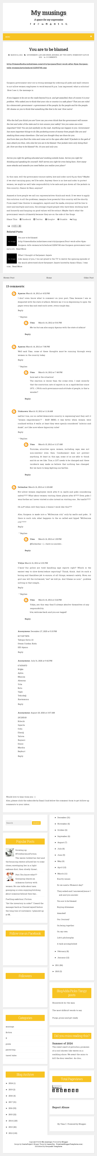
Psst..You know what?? (26, 874)
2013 (11, 1127)
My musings (48, 12)
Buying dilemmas (65, 907)
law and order (44, 55)
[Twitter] (34, 24)
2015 (11, 1114)
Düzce (20, 744)
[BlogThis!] (15, 226)
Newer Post (9, 277)
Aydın (20, 673)
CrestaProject (27, 1144)
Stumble (63, 219)
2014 (11, 1120)
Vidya (21, 563)
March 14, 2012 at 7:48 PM (50, 372)
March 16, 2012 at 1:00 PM (50, 539)
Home (49, 277)
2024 (11, 1083)
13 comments (51, 57)
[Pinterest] (54, 24)
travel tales (11, 1055)
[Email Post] (8, 226)
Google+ (51, 219)
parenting (10, 1049)
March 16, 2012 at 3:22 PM (50, 600)
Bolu (20, 688)
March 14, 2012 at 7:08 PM (38, 346)
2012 (11, 1133)
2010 (57, 971)
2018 (11, 1095)
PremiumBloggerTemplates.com (69, 1144)
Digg (74, 219)
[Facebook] (30, 24)
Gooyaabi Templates (53, 1146)
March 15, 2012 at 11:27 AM (50, 444)
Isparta (21, 725)
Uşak (20, 692)
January (61, 957)
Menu (7, 37)
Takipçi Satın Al (25, 640)
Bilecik (21, 721)
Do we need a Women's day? (70, 885)
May (59, 861)
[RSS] (62, 24)
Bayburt (21, 751)
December (61, 817)
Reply (20, 310)
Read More (21, 249)
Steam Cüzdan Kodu (27, 643)
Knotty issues (63, 879)
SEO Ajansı (23, 647)
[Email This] (12, 226)
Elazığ (21, 732)
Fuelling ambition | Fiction (19, 899)
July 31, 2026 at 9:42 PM (41, 660)
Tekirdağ (22, 695)
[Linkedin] (42, 24)
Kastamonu (23, 699)
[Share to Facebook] (20, 226)
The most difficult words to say (67, 1010)
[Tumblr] (58, 24)
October (61, 830)
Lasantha (51, 1144)
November (62, 823)
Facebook (26, 219)
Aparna (21, 293)
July (59, 848)
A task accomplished (67, 943)
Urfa (20, 684)
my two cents (66, 55)
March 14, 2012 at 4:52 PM (38, 293)
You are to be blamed (48, 49)
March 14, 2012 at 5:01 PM (50, 322)
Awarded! (61, 913)
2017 (11, 1102)
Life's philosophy (65, 937)
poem (8, 1044)
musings (55, 55)
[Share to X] (17, 226)
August (60, 842)
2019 (11, 1089)
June (59, 855)
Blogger (82, 1124)
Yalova (21, 736)
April (60, 867)
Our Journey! (63, 919)
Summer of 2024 (62, 1043)
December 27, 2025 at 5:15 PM (44, 631)
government (32, 55)
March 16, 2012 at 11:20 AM (40, 487)
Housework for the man (63, 1003)
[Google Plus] (38, 24)
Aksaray (22, 680)
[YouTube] (50, 24)
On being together (65, 925)
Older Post (89, 277)
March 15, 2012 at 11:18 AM (41, 411)
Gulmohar (23, 487)
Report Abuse (60, 1107)
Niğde (20, 669)
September (62, 836)
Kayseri (21, 740)
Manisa (21, 676)
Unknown (23, 411)
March (60, 873)
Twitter (39, 219)
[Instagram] (46, 24)
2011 (57, 965)
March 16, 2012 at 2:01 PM (36, 563)
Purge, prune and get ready (65, 1018)
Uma (32, 322)
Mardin (21, 747)
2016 (11, 1108)
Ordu (20, 728)
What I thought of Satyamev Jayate (35, 255)
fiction (9, 1032)
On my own (62, 931)
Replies (23, 317)
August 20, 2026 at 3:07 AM (43, 712)
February (61, 951)
